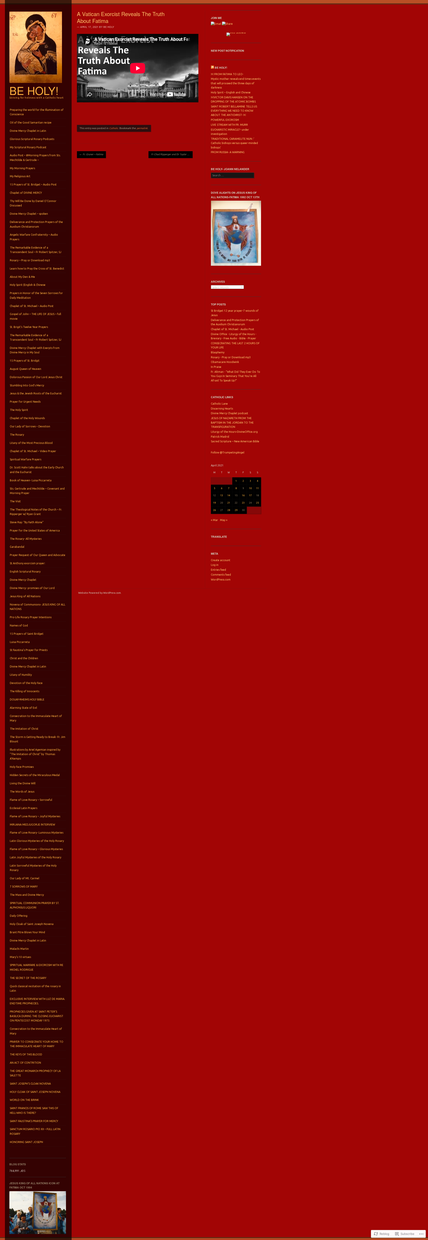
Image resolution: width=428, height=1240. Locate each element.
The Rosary (17, 434)
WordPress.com (220, 579)
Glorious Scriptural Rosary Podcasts (32, 139)
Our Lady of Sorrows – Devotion (30, 426)
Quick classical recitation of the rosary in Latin (35, 988)
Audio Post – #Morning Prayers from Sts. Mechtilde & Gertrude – (35, 157)
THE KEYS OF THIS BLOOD (26, 1054)
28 (228, 510)
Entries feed (218, 569)
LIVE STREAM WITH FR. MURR (229, 124)
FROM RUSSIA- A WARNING (228, 152)
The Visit (15, 501)
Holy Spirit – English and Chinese (231, 92)
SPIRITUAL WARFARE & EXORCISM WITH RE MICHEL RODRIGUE (36, 967)
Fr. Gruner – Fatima (91, 154)
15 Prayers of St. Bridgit (24, 360)
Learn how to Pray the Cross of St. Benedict (37, 268)
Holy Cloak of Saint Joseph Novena (32, 924)
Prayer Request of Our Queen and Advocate (37, 555)
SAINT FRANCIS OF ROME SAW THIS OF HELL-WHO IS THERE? (34, 1110)
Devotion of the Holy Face (26, 683)
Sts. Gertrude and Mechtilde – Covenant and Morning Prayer (37, 490)
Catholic (113, 128)
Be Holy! (34, 90)
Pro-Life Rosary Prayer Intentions (30, 617)
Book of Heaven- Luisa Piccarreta (30, 480)
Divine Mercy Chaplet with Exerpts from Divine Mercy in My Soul (35, 350)
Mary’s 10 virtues (20, 957)
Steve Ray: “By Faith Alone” (26, 522)
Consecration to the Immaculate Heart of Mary (36, 718)
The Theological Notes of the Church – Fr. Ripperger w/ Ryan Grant (36, 511)
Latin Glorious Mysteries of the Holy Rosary (37, 840)
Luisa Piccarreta (20, 642)
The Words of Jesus (22, 791)
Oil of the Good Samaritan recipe (30, 122)
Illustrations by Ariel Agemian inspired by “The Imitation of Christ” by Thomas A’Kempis (35, 754)
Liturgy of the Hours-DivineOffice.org (234, 431)
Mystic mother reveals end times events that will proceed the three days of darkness (236, 83)
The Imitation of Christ (24, 728)
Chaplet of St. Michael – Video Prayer (33, 451)
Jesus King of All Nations (25, 596)
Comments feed (221, 574)
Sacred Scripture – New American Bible (235, 441)
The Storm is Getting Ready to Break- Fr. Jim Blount (37, 739)
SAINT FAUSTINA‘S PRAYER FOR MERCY (34, 1121)
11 (257, 488)
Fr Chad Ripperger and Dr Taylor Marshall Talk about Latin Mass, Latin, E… (172, 154)
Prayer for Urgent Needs (25, 401)
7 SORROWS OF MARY (24, 886)
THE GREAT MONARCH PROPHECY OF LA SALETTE (35, 1073)
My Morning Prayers (22, 168)
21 (228, 502)
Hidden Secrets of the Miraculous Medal (35, 775)
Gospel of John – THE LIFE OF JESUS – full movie (35, 316)
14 (228, 495)
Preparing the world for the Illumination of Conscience (37, 112)
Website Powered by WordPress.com (99, 592)
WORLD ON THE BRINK (24, 1099)
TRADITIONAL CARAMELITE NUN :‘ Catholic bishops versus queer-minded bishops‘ (234, 143)
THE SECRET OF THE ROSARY (28, 977)
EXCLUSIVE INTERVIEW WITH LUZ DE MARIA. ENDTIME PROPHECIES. (37, 1001)
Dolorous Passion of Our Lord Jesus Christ (36, 377)
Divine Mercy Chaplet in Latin (28, 130)
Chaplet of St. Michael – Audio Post (32, 306)
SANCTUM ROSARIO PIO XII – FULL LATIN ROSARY (35, 1131)
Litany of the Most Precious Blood (31, 442)
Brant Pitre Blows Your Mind (27, 932)
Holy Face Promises (22, 766)
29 (236, 510)
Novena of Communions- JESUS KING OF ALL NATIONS (37, 606)
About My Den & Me (22, 276)
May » (223, 520)
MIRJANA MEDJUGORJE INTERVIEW (32, 824)
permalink (142, 128)
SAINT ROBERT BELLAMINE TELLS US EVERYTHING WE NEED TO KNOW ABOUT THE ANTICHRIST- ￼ (234, 111)
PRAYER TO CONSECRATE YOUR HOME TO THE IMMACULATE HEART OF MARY (36, 1044)
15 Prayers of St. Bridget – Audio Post (33, 184)
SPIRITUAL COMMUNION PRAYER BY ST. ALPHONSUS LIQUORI (34, 905)
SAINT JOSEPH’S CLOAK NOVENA (30, 1083)
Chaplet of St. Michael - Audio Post (232, 329)
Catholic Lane (219, 403)
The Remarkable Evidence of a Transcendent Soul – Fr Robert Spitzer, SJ (35, 249)
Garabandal (17, 546)
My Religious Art (20, 176)
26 (214, 510)
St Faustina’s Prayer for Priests (28, 650)
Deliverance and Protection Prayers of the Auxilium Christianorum (36, 224)
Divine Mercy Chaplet (23, 579)
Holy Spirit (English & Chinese (27, 284)
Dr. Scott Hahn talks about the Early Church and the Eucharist (37, 469)
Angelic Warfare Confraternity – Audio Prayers (34, 237)
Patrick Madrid (220, 436)
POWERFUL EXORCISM (225, 119)
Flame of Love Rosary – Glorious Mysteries (36, 849)
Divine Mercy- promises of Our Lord (32, 588)
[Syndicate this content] (212, 68)
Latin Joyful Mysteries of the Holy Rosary (35, 857)
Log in (214, 564)
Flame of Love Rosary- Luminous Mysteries (36, 832)
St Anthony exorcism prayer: (27, 563)
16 (243, 495)
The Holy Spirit (19, 409)
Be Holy (108, 27)
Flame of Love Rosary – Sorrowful (31, 799)
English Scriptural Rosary (25, 571)
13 (221, 495)
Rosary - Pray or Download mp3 (231, 357)
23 (243, 502)
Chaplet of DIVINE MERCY (26, 192)
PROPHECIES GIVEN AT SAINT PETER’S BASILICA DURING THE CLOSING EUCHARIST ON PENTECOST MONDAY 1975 (36, 1016)
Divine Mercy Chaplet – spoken (29, 213)
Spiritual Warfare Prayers (25, 459)
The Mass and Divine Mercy (27, 894)
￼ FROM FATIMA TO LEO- (227, 74)
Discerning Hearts (222, 408)
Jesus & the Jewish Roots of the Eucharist (36, 393)
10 (250, 488)
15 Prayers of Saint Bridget (26, 633)
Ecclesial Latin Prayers (23, 808)
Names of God (19, 625)
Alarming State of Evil (23, 707)
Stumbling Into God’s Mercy (27, 385)
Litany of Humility (21, 674)
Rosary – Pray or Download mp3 (30, 260)
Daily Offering (18, 915)
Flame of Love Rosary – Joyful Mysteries (35, 816)
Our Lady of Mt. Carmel (24, 878)
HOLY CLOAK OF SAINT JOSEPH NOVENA (35, 1091)
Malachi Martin (19, 948)
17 (250, 495)
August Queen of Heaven (25, 368)
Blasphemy (217, 352)
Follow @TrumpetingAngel (227, 452)
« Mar (214, 520)
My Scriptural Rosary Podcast (28, 147)
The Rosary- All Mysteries (25, 538)
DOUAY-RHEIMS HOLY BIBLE (27, 699)
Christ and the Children (24, 658)
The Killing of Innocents (24, 691)
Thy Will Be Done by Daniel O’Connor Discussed (33, 203)
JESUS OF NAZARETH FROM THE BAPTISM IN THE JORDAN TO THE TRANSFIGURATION (232, 422)
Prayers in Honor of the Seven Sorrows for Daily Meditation (36, 295)
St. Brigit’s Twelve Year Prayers (29, 326)
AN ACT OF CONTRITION (25, 1062)
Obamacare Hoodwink (225, 361)
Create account (220, 560)
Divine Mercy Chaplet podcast (229, 413)
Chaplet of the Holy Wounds (27, 418)
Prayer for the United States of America (35, 530)
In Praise (216, 366)
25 (257, 502)
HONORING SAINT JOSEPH (26, 1142)
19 (214, 502)
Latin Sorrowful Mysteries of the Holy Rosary (33, 867)
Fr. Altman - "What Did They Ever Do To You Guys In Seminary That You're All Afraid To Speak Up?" (235, 376)
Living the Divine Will (22, 783)
